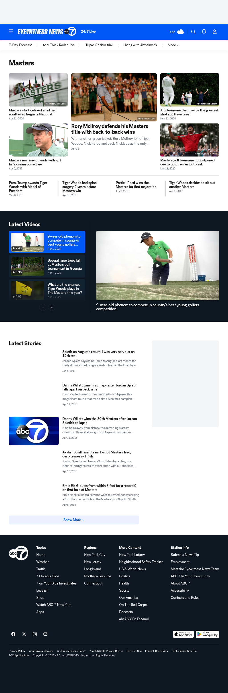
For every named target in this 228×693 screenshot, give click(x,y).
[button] (11, 31)
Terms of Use (134, 651)
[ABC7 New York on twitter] (24, 634)
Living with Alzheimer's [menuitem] (140, 45)
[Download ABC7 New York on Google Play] (207, 634)
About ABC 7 (180, 583)
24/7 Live (88, 31)
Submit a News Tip (185, 555)
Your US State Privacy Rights (106, 651)
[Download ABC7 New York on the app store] (183, 634)
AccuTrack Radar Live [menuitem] (59, 45)
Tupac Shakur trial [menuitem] (99, 45)
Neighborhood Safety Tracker (141, 562)
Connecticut (93, 583)
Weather (42, 562)
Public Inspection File (184, 651)
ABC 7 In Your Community (190, 576)
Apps (40, 612)
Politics (124, 576)
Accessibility (180, 590)
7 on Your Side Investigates (56, 583)
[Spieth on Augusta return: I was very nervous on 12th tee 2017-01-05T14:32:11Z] (34, 364)
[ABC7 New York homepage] (47, 32)
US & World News (132, 569)
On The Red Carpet (133, 605)
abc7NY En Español (134, 619)
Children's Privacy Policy (71, 651)
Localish (42, 590)
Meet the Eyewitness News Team (195, 569)
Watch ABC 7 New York (53, 605)
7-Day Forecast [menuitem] (20, 45)
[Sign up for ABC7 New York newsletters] (45, 634)
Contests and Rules (185, 597)
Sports (124, 590)
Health (124, 583)
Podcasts (125, 612)
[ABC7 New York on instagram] (34, 634)
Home (40, 555)
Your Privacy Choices (41, 651)
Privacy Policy (17, 651)
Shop (40, 597)
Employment (180, 562)
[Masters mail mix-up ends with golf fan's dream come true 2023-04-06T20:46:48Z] (38, 140)
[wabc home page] (18, 553)
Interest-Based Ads (156, 651)
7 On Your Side (47, 576)
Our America (128, 597)
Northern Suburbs (97, 576)
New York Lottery (132, 555)
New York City (94, 555)
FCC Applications (19, 655)
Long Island (92, 569)
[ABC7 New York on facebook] (13, 634)
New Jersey (92, 562)
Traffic (41, 569)
